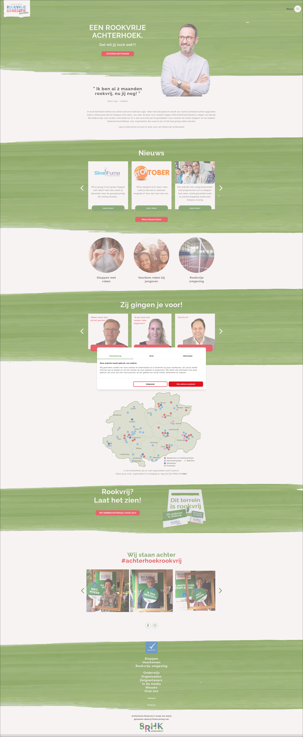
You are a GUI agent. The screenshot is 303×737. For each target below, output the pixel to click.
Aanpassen (150, 384)
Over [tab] (151, 356)
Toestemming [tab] (115, 356)
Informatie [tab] (187, 356)
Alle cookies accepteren (186, 384)
